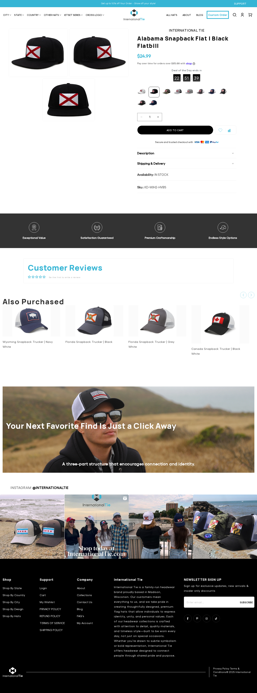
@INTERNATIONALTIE (51, 487)
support (240, 3)
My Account (85, 623)
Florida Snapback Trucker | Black (89, 341)
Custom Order (217, 14)
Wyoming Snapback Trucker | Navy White (28, 344)
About (81, 588)
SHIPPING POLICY (51, 630)
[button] (6, 15)
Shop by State (12, 588)
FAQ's (80, 616)
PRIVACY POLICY (50, 609)
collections (84, 595)
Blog (80, 609)
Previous (243, 295)
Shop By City (11, 602)
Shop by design (13, 609)
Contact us (84, 602)
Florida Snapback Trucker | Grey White (151, 344)
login (43, 588)
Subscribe (246, 602)
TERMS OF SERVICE (52, 623)
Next (251, 295)
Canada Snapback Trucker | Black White (215, 351)
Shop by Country (14, 595)
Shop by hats (12, 616)
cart (43, 595)
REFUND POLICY (50, 616)
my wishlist (47, 602)
